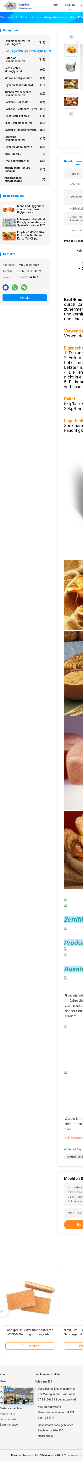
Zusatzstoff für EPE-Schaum (24, 169)
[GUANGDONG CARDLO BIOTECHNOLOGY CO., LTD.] (17, 5)
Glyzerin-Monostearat (24, 85)
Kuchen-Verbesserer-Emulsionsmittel (24, 93)
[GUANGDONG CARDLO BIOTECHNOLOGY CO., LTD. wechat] (24, 287)
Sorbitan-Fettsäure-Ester (24, 109)
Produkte (5, 1386)
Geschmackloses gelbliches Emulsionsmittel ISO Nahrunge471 (55, 1430)
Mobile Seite (7, 1413)
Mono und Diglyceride (24, 78)
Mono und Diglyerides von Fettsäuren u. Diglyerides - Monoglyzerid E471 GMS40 (31, 209)
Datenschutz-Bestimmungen (9, 1422)
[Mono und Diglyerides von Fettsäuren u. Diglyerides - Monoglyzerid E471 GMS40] (9, 209)
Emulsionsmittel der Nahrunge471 (24, 42)
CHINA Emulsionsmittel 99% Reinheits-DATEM (37, 1455)
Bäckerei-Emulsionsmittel (24, 129)
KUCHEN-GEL (24, 153)
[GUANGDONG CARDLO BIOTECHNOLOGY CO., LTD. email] (6, 287)
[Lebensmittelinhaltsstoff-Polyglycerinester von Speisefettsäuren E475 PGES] (9, 222)
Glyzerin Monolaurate (24, 146)
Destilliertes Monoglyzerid (24, 69)
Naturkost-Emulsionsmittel (24, 59)
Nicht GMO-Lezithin (24, 116)
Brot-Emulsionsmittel (24, 122)
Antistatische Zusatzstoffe (24, 179)
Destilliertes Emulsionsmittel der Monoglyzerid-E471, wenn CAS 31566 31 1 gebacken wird (57, 1394)
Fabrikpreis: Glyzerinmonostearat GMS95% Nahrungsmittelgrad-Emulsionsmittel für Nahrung (29, 1334)
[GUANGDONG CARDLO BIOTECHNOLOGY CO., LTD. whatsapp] (15, 287)
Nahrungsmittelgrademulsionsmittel (25, 51)
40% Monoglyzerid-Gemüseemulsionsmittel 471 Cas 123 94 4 (56, 1412)
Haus (3, 1381)
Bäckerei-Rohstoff (24, 102)
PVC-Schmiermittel (24, 160)
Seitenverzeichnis (11, 1408)
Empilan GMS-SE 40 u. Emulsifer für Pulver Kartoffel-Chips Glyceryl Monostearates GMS (31, 235)
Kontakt (25, 297)
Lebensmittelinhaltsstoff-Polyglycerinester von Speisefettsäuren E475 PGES (32, 222)
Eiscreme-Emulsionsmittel (24, 138)
